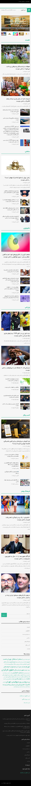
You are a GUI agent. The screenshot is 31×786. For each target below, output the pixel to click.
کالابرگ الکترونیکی (24, 684)
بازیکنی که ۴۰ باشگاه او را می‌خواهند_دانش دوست (16, 369)
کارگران (4, 682)
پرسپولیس (25, 681)
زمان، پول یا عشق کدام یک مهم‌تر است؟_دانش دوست (17, 178)
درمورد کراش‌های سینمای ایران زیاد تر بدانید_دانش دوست (17, 596)
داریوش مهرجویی (27, 673)
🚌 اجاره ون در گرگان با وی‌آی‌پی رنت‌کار (12, 472)
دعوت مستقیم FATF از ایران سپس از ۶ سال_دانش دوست (11, 141)
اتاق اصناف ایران (26, 659)
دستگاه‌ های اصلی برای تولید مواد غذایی (11, 481)
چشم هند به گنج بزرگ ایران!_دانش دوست (11, 119)
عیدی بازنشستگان (17, 677)
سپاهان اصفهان (17, 675)
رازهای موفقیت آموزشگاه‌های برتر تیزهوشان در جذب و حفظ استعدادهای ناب (11, 464)
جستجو (28, 614)
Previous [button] (15, 23)
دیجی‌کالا (5, 673)
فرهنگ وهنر (25, 491)
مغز (22, 679)
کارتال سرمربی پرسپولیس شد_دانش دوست (10, 404)
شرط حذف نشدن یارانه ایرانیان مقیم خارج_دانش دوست (11, 110)
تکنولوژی (26, 228)
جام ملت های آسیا (21, 667)
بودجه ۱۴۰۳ (7, 664)
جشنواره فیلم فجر (9, 666)
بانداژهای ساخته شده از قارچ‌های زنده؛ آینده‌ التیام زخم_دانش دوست (11, 297)
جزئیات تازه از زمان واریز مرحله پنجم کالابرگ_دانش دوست (18, 100)
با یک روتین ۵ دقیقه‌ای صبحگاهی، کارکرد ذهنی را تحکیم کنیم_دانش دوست (11, 192)
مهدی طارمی (18, 679)
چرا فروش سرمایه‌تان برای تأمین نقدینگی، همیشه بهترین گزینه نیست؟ (16, 442)
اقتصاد (27, 40)
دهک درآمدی (10, 673)
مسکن (24, 679)
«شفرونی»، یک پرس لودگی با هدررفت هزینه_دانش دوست (18, 518)
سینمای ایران (11, 675)
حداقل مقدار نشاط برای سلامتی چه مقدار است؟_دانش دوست (11, 271)
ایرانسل (12, 661)
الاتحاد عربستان (23, 662)
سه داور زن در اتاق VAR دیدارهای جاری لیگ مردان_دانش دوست (17, 334)
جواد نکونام (27, 670)
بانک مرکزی (13, 664)
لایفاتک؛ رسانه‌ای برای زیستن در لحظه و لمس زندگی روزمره (12, 455)
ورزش (28, 649)
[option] (27, 34)
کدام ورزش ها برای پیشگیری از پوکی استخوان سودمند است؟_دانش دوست (10, 217)
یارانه (4, 684)
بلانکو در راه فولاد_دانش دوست (12, 387)
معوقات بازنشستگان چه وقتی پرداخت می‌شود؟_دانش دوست (18, 67)
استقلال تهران (12, 659)
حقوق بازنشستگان (19, 670)
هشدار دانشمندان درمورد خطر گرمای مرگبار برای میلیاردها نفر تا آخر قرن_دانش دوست (11, 279)
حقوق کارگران (7, 670)
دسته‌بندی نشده (26, 634)
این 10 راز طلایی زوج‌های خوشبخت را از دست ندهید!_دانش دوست (11, 200)
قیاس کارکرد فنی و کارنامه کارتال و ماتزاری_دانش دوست (11, 396)
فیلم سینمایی (11, 677)
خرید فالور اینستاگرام (25, 773)
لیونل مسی (6, 677)
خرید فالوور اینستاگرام (25, 696)
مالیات (28, 679)
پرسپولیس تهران (13, 682)
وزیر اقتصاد (5, 679)
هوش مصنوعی (11, 679)
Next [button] (3, 23)
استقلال (20, 659)
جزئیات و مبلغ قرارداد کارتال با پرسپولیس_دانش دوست (12, 379)
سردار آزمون (24, 675)
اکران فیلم (17, 662)
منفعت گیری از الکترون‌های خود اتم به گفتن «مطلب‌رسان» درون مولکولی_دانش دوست (16, 26)
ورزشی (27, 307)
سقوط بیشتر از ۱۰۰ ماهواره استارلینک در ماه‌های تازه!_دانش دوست (11, 288)
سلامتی (27, 151)
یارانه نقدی (28, 687)
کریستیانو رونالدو (12, 684)
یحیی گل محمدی (22, 686)
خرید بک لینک (27, 703)
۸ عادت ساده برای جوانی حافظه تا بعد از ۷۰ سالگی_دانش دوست (11, 209)
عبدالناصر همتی (24, 677)
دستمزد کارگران (17, 672)
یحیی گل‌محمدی (16, 687)
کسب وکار (27, 645)
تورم (28, 666)
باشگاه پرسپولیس (19, 664)
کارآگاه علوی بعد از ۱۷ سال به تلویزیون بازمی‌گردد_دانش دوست (17, 557)
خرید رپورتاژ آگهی (26, 699)
